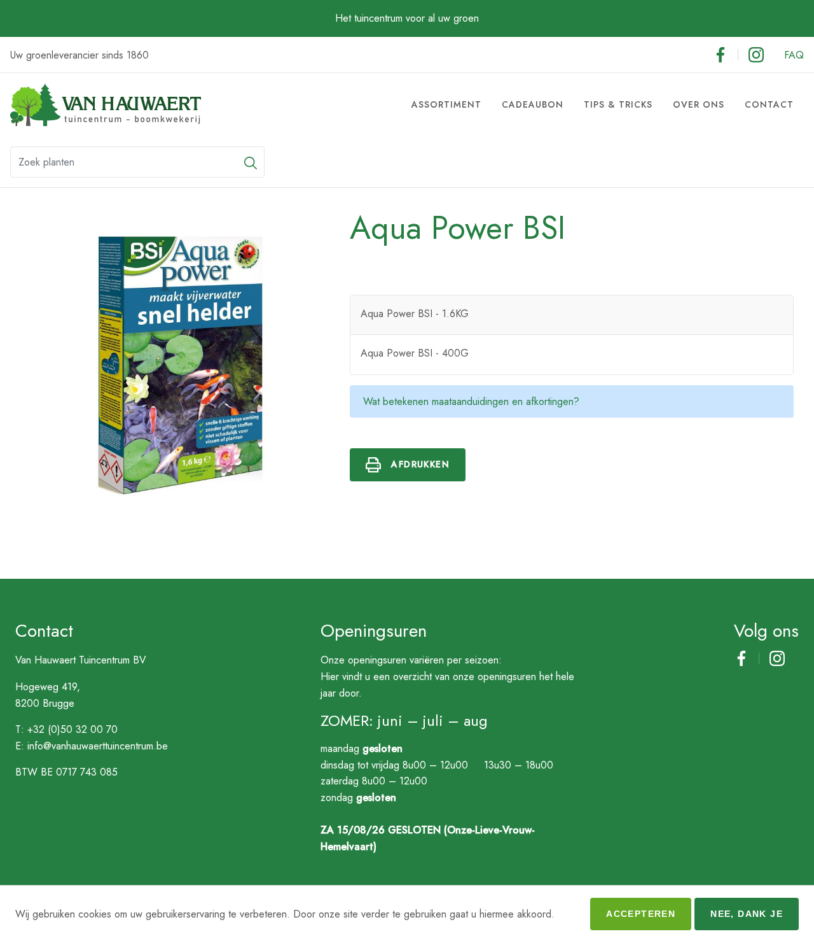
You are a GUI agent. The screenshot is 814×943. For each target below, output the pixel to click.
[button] (251, 162)
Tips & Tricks (618, 104)
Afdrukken (420, 464)
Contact (769, 104)
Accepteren (640, 914)
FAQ (794, 55)
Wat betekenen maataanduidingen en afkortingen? (471, 401)
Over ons (698, 104)
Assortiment (446, 104)
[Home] (105, 104)
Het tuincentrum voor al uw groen (407, 18)
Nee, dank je (746, 914)
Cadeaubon (532, 104)
